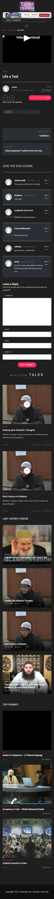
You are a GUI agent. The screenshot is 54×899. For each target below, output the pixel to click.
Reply (46, 180)
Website (8, 352)
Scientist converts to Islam (15, 863)
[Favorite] (5, 98)
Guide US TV (9, 554)
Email (28, 341)
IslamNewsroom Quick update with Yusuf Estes (26, 557)
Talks (12, 30)
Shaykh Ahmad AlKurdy (19, 682)
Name (28, 329)
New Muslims (8, 860)
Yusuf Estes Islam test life (28, 112)
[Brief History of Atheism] (27, 471)
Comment (28, 295)
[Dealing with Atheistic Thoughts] (27, 404)
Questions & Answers (11, 806)
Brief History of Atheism (15, 497)
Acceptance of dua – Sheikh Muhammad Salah (23, 809)
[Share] (11, 97)
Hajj (6, 682)
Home (5, 30)
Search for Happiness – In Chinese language (22, 755)
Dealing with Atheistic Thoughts (19, 430)
